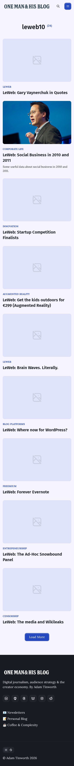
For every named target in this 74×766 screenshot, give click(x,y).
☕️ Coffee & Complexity (20, 725)
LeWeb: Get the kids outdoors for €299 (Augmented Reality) (34, 303)
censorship (11, 616)
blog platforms (14, 424)
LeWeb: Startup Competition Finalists (29, 235)
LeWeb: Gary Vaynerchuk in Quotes (35, 92)
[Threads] (24, 698)
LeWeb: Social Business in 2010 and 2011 (36, 157)
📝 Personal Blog (15, 719)
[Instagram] (42, 698)
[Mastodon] (15, 698)
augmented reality (16, 294)
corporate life (13, 149)
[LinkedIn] (6, 698)
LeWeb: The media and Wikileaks (33, 622)
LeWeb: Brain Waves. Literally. (30, 367)
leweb (7, 86)
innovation (10, 226)
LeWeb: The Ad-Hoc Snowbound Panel (32, 557)
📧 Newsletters (14, 712)
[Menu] (67, 6)
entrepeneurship (15, 548)
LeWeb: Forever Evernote (26, 492)
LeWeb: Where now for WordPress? (35, 430)
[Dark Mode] (8, 750)
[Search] (58, 6)
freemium (10, 486)
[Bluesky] (33, 698)
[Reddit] (50, 698)
